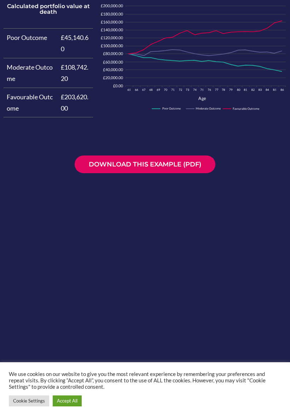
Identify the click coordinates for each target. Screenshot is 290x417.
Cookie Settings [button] (29, 401)
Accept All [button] (67, 401)
